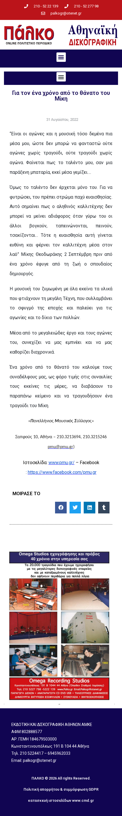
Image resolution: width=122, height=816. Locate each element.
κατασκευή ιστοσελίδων (49, 800)
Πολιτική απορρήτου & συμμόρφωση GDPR (61, 789)
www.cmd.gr (83, 800)
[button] (61, 57)
